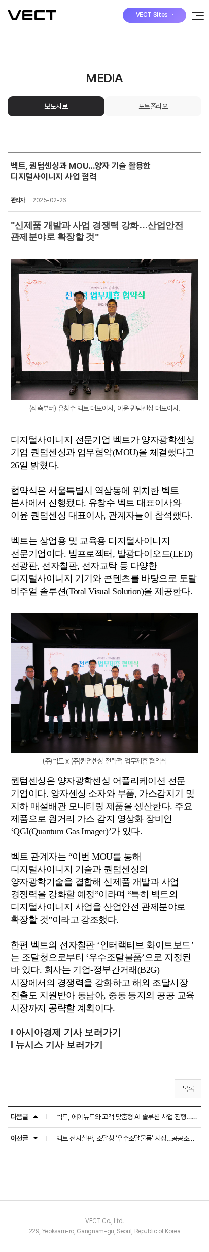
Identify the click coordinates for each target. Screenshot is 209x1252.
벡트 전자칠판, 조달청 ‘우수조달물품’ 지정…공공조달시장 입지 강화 (127, 1138)
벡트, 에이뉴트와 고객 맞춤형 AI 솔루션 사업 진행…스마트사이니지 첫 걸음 (127, 1117)
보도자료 (55, 106)
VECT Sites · (154, 14)
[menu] (195, 15)
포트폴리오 (153, 106)
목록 (188, 1089)
